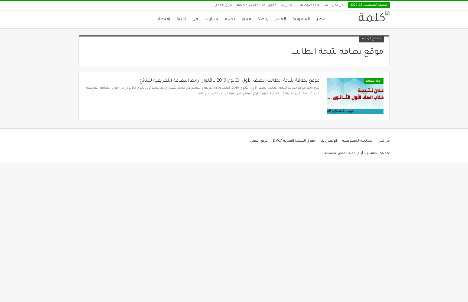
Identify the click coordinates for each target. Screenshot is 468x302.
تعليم (230, 19)
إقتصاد (163, 19)
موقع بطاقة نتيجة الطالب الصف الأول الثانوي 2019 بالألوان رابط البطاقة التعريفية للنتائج (229, 80)
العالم (280, 19)
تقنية (181, 19)
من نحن (338, 5)
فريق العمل (223, 5)
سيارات (211, 19)
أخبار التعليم (374, 81)
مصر (321, 19)
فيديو (246, 19)
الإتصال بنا (288, 5)
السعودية (301, 19)
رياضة (263, 19)
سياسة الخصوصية (314, 5)
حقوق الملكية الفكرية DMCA (256, 5)
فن (195, 19)
